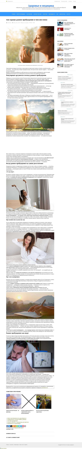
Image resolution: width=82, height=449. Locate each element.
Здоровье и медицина (41, 5)
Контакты (70, 1)
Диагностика (62, 14)
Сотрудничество (57, 1)
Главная (13, 14)
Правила (25, 444)
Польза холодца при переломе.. (68, 44)
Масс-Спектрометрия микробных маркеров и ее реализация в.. (69, 23)
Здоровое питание (37, 14)
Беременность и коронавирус (14, 423)
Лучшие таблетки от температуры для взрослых (18, 422)
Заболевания (29, 14)
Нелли (62, 82)
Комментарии (16, 444)
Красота (68, 14)
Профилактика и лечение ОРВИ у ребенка (16, 419)
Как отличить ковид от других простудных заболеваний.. (69, 65)
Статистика (11, 444)
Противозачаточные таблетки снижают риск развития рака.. (69, 34)
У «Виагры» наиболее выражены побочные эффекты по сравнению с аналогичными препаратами (64, 93)
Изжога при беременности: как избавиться (16, 418)
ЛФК (57, 14)
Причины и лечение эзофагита (62, 110)
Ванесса (68, 74)
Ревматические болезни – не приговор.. (12, 411)
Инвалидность (52, 14)
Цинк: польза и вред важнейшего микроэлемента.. (68, 54)
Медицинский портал (18, 427)
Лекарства (45, 14)
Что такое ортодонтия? (12, 420)
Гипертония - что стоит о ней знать (63, 76)
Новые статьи (21, 444)
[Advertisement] (30, 145)
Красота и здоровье (25, 22)
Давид (62, 116)
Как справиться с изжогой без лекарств (67, 84)
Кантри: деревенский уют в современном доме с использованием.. (27, 412)
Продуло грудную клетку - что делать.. (69, 49)
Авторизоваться (10, 1)
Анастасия (68, 108)
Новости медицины (21, 14)
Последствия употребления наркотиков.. (42, 411)
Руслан (69, 90)
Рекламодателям (64, 1)
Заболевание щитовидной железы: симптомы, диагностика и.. (69, 60)
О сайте (74, 1)
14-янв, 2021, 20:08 (16, 22)
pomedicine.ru (45, 387)
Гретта (62, 100)
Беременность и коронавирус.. (67, 29)
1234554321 (9, 22)
